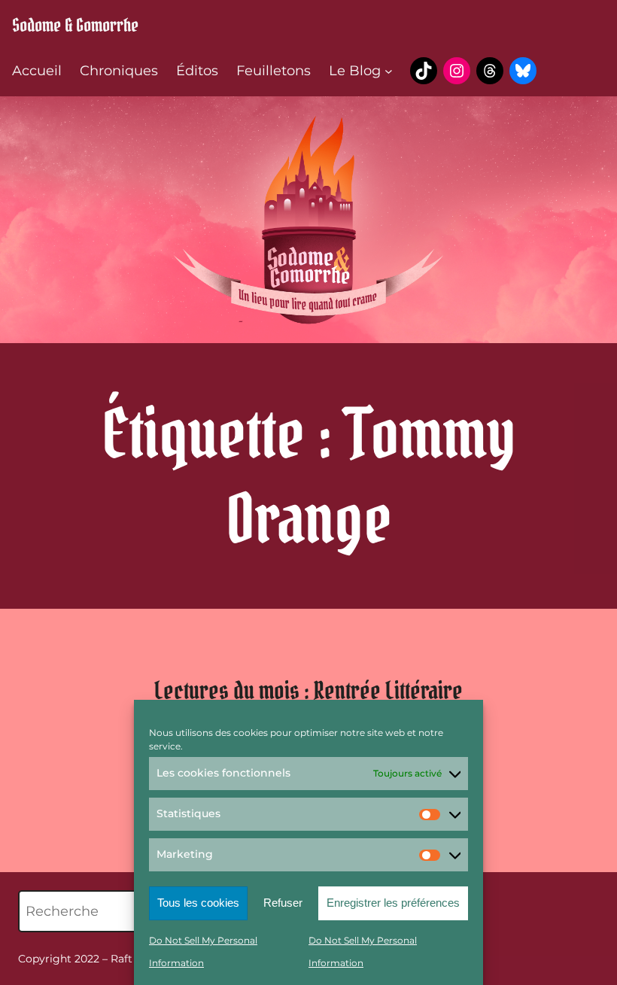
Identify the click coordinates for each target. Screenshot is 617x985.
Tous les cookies (198, 902)
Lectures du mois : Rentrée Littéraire (308, 690)
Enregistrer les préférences (393, 902)
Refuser (282, 902)
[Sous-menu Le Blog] (388, 71)
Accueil (37, 70)
